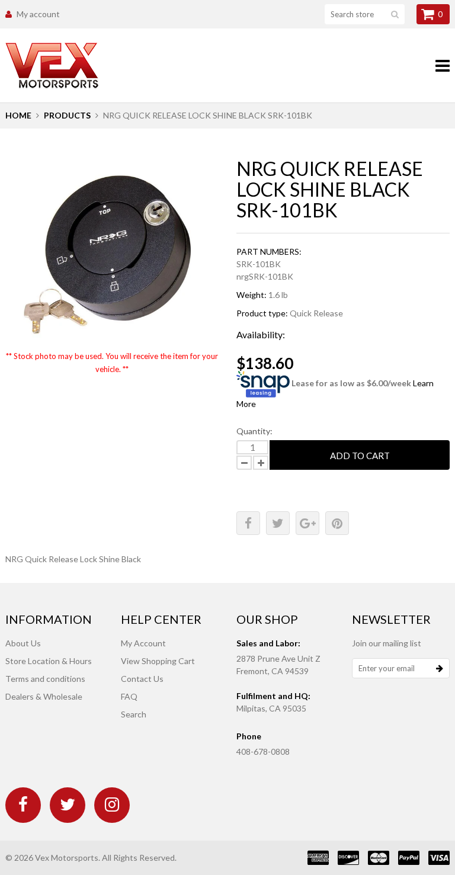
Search (133, 714)
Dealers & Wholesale (43, 696)
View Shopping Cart (158, 661)
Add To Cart (360, 455)
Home (18, 115)
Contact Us (142, 679)
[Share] (248, 523)
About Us (23, 643)
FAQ (129, 696)
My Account (143, 643)
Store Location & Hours (48, 661)
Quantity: (254, 431)
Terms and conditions (45, 679)
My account (38, 14)
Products (67, 115)
